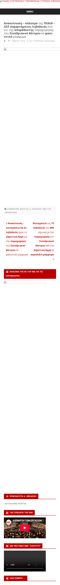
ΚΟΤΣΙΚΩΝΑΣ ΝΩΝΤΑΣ (16, 503)
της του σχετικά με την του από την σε (42, 239)
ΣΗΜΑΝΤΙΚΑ (13, 209)
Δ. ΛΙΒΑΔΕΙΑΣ (35, 209)
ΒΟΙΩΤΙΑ (24, 209)
